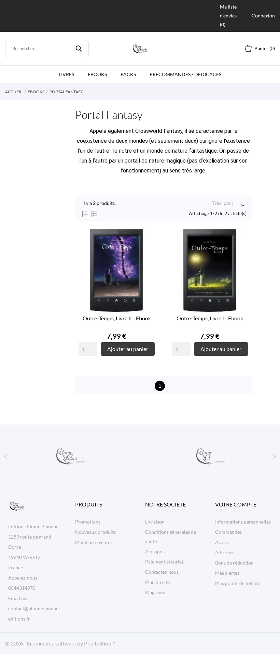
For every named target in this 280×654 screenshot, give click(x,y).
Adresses (224, 552)
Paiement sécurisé (164, 562)
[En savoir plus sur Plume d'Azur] (70, 456)
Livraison (155, 522)
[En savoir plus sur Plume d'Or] (210, 456)
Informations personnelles (243, 522)
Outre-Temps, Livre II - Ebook (117, 318)
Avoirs (222, 542)
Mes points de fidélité (237, 583)
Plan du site (157, 582)
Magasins (155, 592)
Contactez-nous (162, 572)
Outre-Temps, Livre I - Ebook (210, 318)
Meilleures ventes (93, 542)
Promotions (87, 522)
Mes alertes (227, 573)
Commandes (228, 532)
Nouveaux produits (95, 532)
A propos (155, 551)
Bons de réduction (234, 563)
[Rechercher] (78, 48)
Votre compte (235, 504)
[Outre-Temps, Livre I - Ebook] (241, 254)
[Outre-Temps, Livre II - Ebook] (148, 254)
